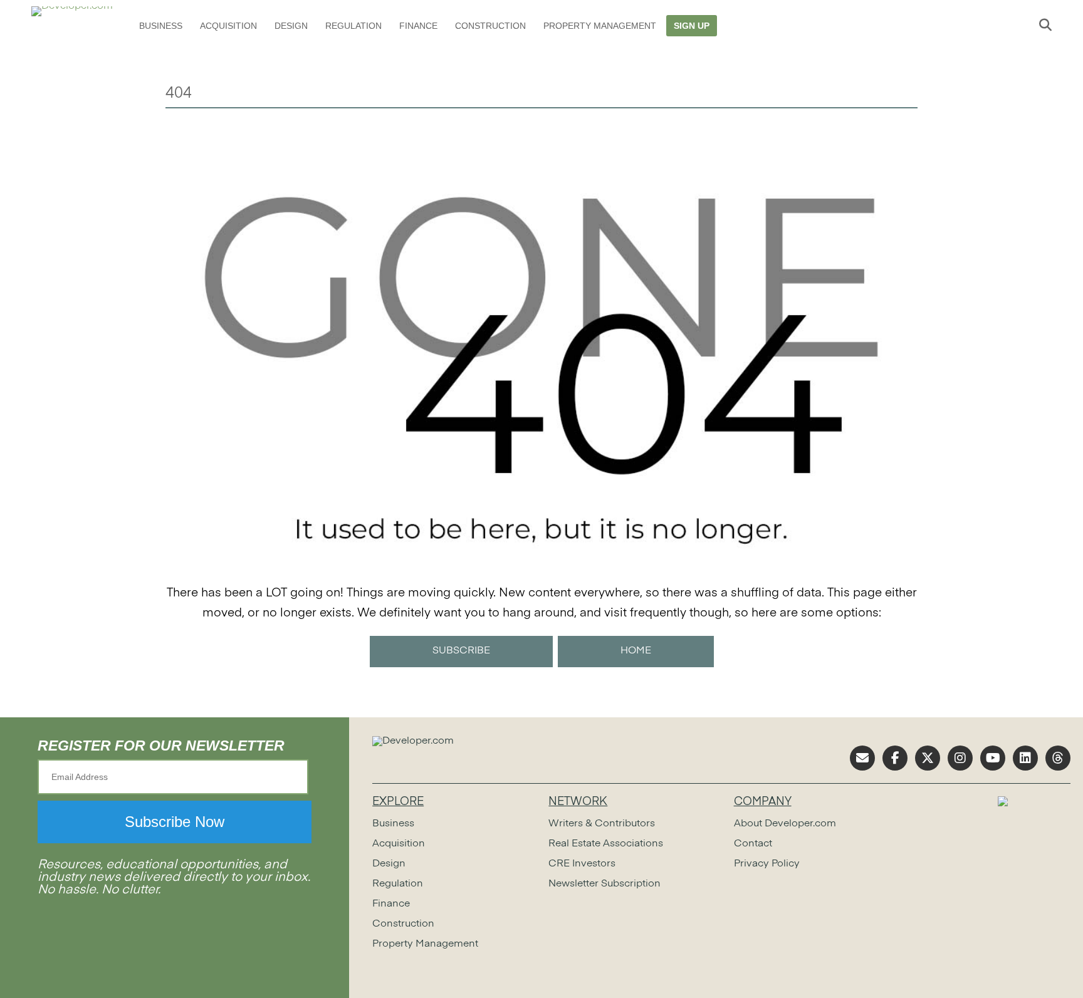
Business (160, 26)
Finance (418, 26)
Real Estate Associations (605, 844)
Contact (753, 844)
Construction (490, 26)
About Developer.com (785, 824)
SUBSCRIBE (461, 651)
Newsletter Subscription (604, 884)
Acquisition (228, 26)
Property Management (599, 26)
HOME (635, 651)
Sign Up (691, 26)
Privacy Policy (767, 864)
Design (291, 26)
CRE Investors (581, 864)
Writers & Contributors (601, 824)
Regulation (353, 26)
